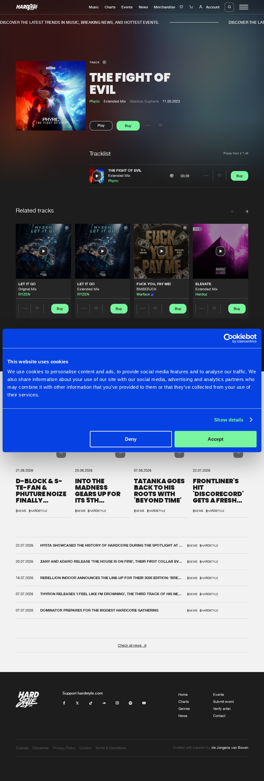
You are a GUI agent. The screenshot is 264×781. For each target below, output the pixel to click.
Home (183, 694)
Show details (228, 419)
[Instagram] (117, 703)
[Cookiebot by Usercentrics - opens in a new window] (228, 338)
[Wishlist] (182, 7)
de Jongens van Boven (230, 747)
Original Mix (27, 289)
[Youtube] (144, 703)
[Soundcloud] (104, 703)
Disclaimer (41, 748)
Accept (215, 439)
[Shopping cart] (191, 7)
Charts (110, 7)
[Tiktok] (90, 703)
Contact (219, 716)
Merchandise (164, 7)
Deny (131, 439)
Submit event (223, 702)
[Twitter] (77, 703)
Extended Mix (119, 175)
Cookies (22, 748)
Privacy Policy (64, 748)
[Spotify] (130, 703)
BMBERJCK (146, 289)
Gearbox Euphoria (144, 101)
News (143, 7)
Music (94, 7)
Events (127, 7)
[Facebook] (64, 703)
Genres (184, 709)
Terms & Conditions (110, 748)
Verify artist (222, 709)
